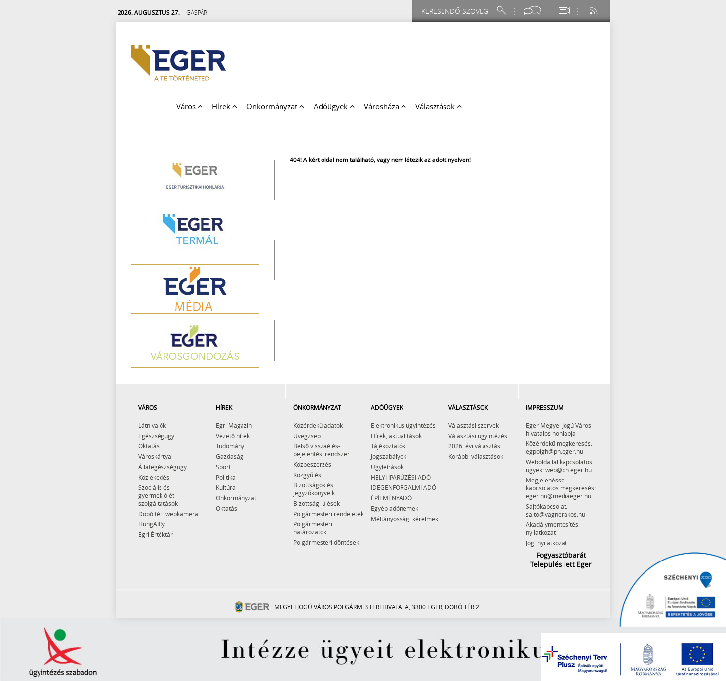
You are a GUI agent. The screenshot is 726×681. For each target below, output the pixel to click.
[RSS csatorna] (595, 10)
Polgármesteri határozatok (312, 528)
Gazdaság (229, 456)
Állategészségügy (162, 467)
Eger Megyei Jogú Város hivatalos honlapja (558, 429)
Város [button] (187, 106)
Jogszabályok (388, 456)
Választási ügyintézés (477, 436)
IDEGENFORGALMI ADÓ (403, 487)
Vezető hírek (233, 436)
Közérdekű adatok (318, 425)
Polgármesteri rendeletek (328, 514)
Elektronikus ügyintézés (403, 425)
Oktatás (149, 446)
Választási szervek (473, 425)
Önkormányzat (236, 498)
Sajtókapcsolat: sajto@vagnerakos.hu (555, 510)
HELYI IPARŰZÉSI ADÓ (401, 477)
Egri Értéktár (155, 534)
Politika (226, 477)
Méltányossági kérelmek (404, 518)
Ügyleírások (387, 467)
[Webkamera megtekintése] (564, 10)
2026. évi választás (474, 446)
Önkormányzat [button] (272, 106)
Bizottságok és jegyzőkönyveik (314, 489)
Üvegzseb (307, 436)
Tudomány (230, 446)
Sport (223, 467)
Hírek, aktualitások (396, 436)
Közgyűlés (307, 475)
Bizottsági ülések (316, 503)
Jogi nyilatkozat (546, 543)
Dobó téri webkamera (168, 514)
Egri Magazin (234, 425)
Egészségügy (156, 436)
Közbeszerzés (312, 464)
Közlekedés (153, 477)
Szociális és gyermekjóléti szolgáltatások (158, 495)
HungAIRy (151, 524)
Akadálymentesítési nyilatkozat (553, 528)
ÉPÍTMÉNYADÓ (391, 498)
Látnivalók (152, 425)
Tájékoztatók (388, 446)
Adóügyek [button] (332, 106)
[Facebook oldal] (532, 10)
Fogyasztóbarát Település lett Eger (561, 559)
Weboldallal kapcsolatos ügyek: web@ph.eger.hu (559, 466)
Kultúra (226, 487)
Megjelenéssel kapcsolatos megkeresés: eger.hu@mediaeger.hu (561, 488)
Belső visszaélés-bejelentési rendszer (321, 450)
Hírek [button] (222, 106)
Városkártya (154, 456)
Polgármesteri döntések (326, 542)
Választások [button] (436, 106)
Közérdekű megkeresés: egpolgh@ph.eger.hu (559, 447)
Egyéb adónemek (394, 508)
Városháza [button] (382, 106)
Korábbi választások (475, 456)
